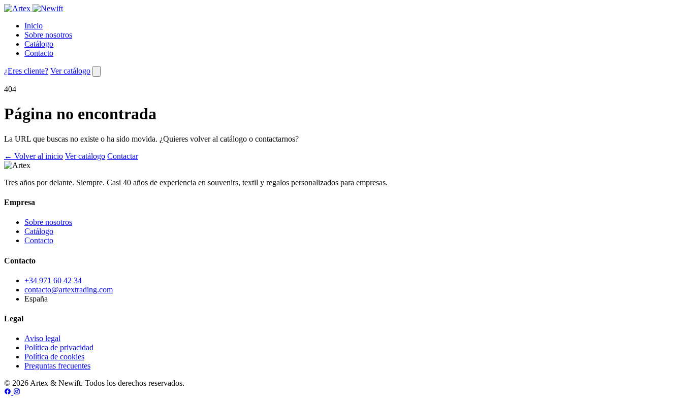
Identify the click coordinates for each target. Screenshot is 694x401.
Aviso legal (42, 338)
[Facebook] (8, 392)
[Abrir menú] (96, 71)
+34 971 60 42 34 (53, 280)
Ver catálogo (70, 70)
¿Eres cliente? (26, 70)
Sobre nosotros (48, 34)
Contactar (122, 156)
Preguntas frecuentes (57, 365)
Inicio (33, 25)
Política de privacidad (58, 347)
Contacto (38, 53)
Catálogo (38, 44)
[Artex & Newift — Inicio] (33, 8)
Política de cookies (54, 356)
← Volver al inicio (33, 156)
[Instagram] (16, 392)
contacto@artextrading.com (68, 289)
